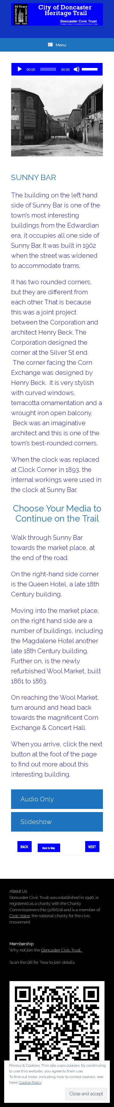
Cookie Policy (30, 1082)
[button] (57, 799)
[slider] (90, 68)
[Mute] (76, 69)
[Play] (19, 69)
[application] (57, 69)
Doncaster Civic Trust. (61, 950)
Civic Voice (20, 915)
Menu (61, 45)
